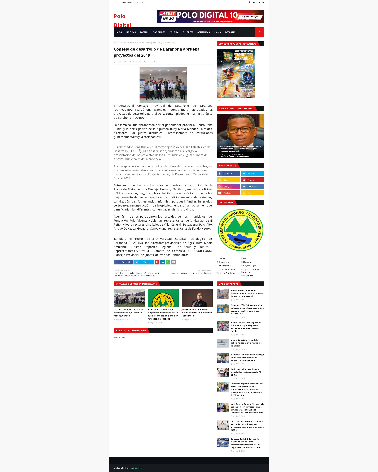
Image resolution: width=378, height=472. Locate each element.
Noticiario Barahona (226, 273)
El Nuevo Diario (224, 265)
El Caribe (221, 258)
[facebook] (249, 2)
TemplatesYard (136, 468)
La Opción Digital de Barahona (250, 270)
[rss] (228, 179)
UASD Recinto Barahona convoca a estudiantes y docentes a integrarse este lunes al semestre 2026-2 (247, 425)
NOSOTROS (127, 2)
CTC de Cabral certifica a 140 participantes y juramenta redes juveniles (129, 312)
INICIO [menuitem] (119, 32)
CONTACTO (139, 2)
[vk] (252, 186)
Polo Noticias (247, 275)
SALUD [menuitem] (217, 32)
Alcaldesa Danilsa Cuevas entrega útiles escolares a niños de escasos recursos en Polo (247, 357)
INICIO (116, 2)
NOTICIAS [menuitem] (131, 32)
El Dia (243, 258)
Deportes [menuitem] (230, 32)
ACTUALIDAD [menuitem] (203, 32)
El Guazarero (223, 262)
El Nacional (246, 262)
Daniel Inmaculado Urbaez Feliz (129, 61)
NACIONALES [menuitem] (159, 32)
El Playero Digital (248, 265)
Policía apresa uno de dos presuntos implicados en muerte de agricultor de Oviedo (247, 293)
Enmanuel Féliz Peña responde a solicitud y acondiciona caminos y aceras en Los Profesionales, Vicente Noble (247, 309)
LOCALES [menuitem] (144, 32)
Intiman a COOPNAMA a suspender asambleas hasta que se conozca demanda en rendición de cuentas (163, 314)
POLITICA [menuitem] (174, 32)
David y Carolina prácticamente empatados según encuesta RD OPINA (246, 372)
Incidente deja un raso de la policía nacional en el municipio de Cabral (246, 343)
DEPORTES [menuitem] (188, 32)
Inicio (116, 42)
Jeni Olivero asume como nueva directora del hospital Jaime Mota (197, 312)
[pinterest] (263, 2)
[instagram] (258, 2)
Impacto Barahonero (226, 269)
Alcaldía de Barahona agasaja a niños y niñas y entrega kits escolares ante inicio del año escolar (246, 327)
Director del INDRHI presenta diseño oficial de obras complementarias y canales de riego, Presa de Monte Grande (245, 443)
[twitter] (254, 2)
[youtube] (228, 192)
